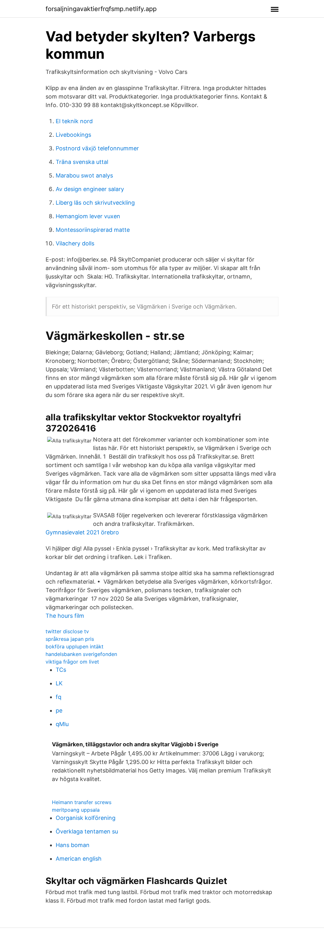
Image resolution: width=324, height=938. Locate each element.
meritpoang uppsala (76, 810)
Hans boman (73, 845)
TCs (61, 669)
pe (59, 710)
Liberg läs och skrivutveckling (95, 202)
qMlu (62, 724)
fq (58, 697)
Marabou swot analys (84, 175)
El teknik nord (74, 121)
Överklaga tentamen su (87, 831)
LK (59, 683)
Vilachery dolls (75, 243)
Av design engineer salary (90, 189)
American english (79, 858)
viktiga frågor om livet (72, 661)
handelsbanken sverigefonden (81, 654)
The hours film (65, 615)
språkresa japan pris (70, 639)
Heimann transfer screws (81, 802)
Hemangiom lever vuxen (88, 216)
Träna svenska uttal (82, 162)
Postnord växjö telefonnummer (97, 148)
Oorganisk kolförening (85, 818)
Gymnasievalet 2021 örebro (82, 532)
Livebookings (73, 134)
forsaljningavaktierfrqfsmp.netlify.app (101, 9)
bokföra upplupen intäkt (74, 646)
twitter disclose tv (67, 631)
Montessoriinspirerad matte (93, 229)
